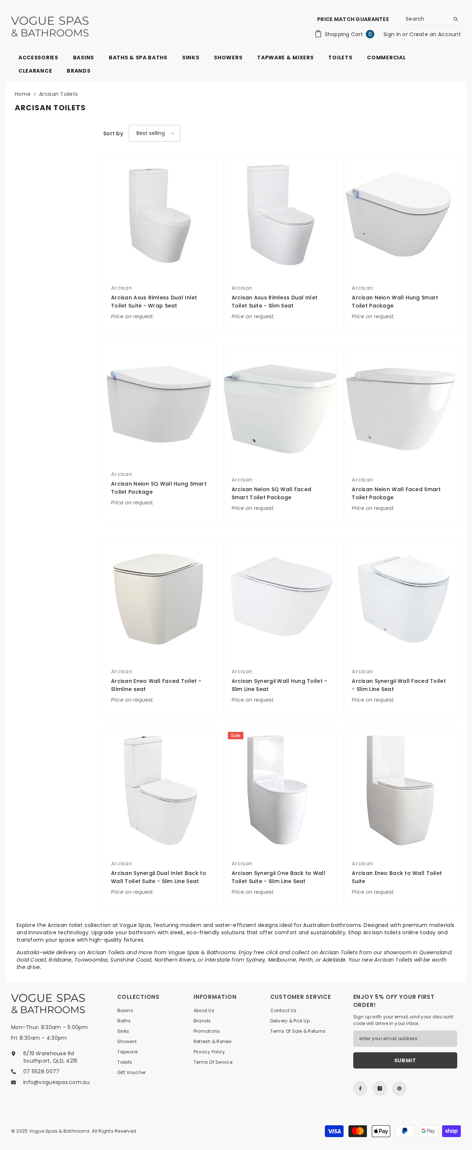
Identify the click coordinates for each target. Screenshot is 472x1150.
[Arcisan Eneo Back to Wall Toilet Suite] (400, 790)
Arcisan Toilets (58, 94)
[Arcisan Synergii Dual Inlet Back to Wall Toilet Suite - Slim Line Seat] (160, 790)
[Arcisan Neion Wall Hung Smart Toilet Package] (400, 215)
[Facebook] (360, 1088)
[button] (154, 133)
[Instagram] (380, 1088)
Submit (405, 1060)
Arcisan (121, 288)
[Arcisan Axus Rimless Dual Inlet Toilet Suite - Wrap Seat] (160, 215)
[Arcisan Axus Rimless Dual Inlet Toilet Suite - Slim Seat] (280, 215)
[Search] (431, 19)
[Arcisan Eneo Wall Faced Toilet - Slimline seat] (160, 598)
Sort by (113, 133)
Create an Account (435, 34)
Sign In (393, 34)
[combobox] (426, 18)
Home (23, 94)
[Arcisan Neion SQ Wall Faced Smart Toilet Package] (280, 406)
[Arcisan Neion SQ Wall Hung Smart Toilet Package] (160, 401)
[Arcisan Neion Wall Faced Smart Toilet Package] (400, 406)
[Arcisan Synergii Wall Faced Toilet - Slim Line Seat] (400, 598)
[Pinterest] (399, 1088)
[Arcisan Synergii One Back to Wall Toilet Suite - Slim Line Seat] (280, 790)
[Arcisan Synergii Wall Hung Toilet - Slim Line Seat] (280, 598)
